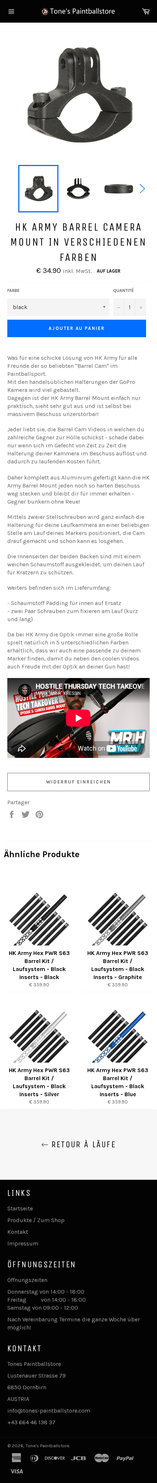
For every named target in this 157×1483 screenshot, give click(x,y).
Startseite (20, 1208)
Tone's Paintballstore (47, 1445)
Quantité (123, 290)
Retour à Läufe (82, 1144)
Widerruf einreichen (78, 782)
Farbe (13, 290)
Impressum (22, 1243)
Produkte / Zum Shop (36, 1220)
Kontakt (17, 1231)
